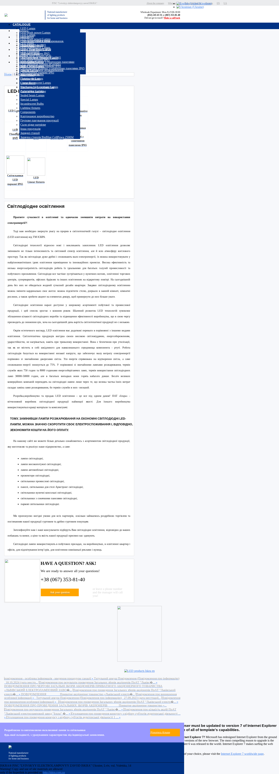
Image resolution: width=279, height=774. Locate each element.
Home (8, 74)
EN (218, 3)
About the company (155, 3)
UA (225, 3)
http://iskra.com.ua (54, 772)
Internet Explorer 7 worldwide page (242, 753)
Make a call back (172, 18)
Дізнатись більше (160, 732)
